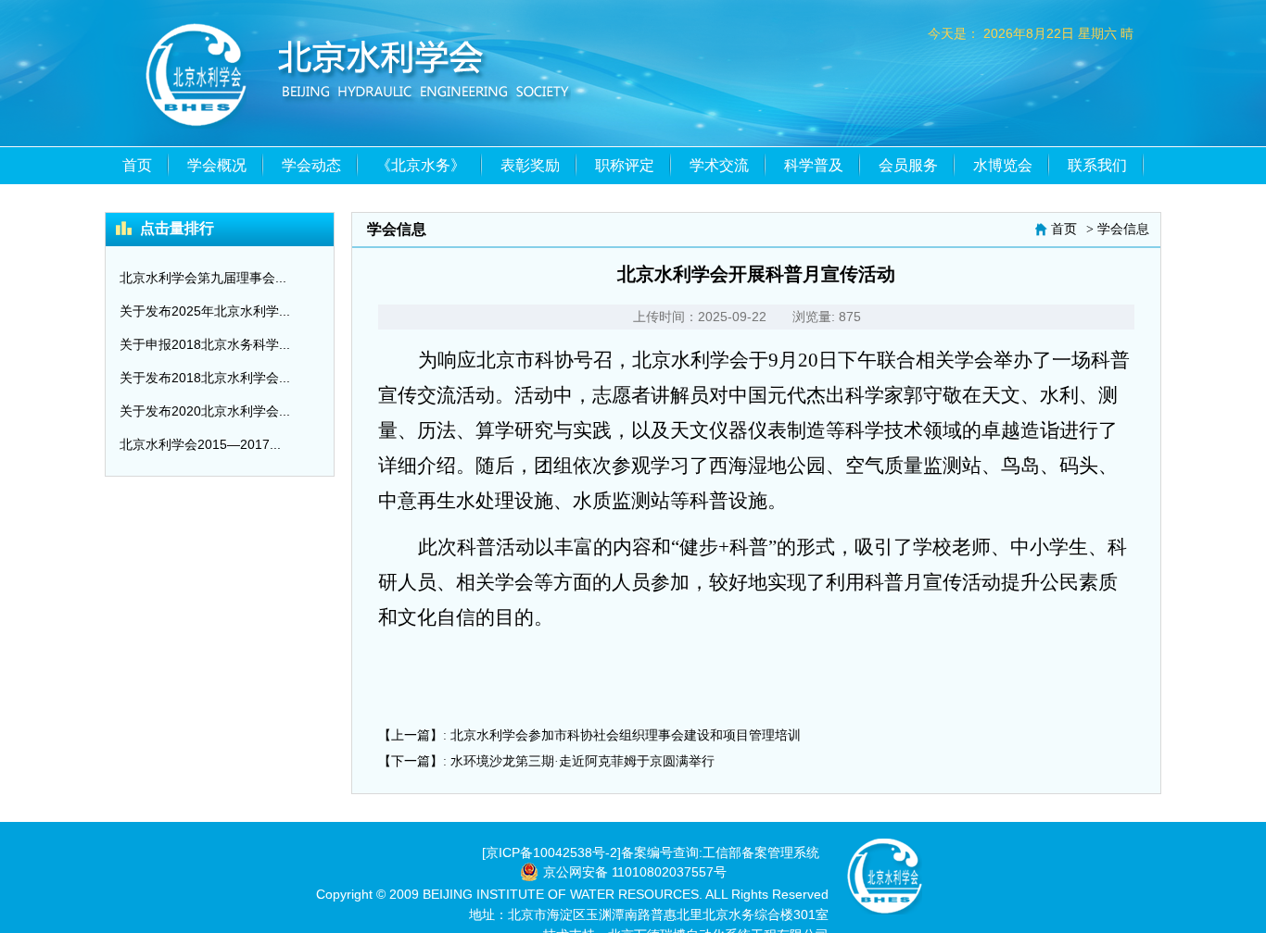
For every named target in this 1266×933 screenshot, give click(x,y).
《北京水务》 (420, 165)
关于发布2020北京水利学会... (205, 411)
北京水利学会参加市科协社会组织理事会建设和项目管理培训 (625, 735)
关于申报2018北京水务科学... (205, 344)
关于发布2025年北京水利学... (205, 311)
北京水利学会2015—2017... (200, 444)
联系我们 (1097, 165)
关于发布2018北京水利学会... (205, 377)
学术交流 (719, 165)
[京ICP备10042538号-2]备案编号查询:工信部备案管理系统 (650, 852)
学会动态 (311, 165)
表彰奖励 (530, 165)
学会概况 (217, 165)
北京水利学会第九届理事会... (203, 277)
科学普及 (813, 165)
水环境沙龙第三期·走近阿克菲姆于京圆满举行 (582, 761)
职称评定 (624, 165)
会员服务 (908, 165)
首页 (137, 165)
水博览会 (1002, 165)
